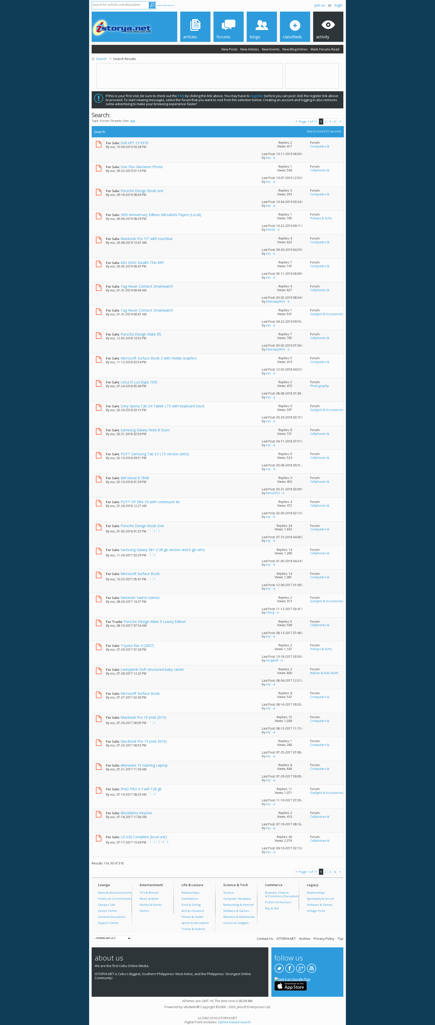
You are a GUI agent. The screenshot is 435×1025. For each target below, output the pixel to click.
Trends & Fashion (193, 929)
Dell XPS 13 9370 (134, 142)
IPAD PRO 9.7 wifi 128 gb (141, 789)
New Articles (249, 49)
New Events (271, 49)
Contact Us (265, 938)
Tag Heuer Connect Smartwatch (147, 286)
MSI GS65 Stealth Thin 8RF (142, 262)
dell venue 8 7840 (135, 477)
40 (290, 837)
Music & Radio (149, 898)
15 (290, 717)
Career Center (107, 911)
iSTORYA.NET (286, 938)
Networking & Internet (238, 905)
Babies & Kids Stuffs (324, 673)
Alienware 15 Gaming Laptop (144, 765)
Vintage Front (316, 911)
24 (290, 526)
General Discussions (111, 917)
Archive (304, 938)
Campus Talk (106, 905)
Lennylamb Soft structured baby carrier (152, 669)
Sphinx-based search (234, 1022)
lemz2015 (273, 493)
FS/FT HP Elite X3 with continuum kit (150, 501)
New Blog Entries (295, 49)
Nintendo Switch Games (140, 597)
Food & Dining (191, 905)
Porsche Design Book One (142, 525)
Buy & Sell (272, 908)
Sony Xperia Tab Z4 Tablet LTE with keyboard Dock (162, 406)
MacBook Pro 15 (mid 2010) (144, 741)
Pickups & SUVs (321, 218)
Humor (144, 911)
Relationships (190, 892)
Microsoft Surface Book (140, 573)
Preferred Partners (278, 902)
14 (290, 550)
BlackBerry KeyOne (136, 812)
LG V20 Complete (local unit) (144, 836)
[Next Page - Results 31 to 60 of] (340, 121)
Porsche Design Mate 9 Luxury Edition (155, 621)
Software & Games (236, 911)
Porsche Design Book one (142, 190)
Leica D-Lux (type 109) (139, 382)
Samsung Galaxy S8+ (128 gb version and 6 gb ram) (163, 549)
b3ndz (270, 229)
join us (319, 5)
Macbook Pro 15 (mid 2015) (143, 717)
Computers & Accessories (319, 148)
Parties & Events (151, 905)
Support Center (108, 923)
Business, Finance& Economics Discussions (282, 894)
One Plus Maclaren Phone (142, 166)
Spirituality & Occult (320, 898)
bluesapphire (275, 301)
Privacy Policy (324, 938)
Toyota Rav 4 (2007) (137, 645)
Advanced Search (165, 5)
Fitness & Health (192, 917)
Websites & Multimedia (239, 917)
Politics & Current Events (114, 898)
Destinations (190, 898)
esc (112, 147)
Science (228, 892)
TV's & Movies (149, 892)
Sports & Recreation (195, 923)
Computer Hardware (237, 898)
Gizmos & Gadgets (235, 923)
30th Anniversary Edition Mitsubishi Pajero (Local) (161, 214)
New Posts (230, 49)
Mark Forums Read (325, 49)
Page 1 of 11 (308, 121)
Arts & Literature (193, 911)
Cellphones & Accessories (319, 172)
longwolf (272, 660)
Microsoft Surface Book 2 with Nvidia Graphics (159, 358)
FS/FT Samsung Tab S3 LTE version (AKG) (155, 453)
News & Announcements (114, 892)
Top (340, 938)
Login (338, 5)
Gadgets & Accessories (326, 314)
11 (290, 789)
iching (270, 612)
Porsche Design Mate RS (141, 334)
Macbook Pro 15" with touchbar (147, 238)
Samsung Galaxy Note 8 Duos (145, 430)
